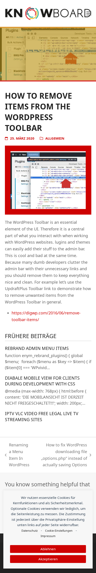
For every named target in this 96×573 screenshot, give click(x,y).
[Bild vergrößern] (48, 179)
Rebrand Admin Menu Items (37, 348)
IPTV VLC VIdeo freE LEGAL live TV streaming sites (41, 416)
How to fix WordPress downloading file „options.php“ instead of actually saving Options (60, 454)
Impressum (48, 536)
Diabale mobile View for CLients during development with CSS (42, 381)
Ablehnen (48, 549)
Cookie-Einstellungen (59, 531)
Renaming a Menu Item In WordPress (17, 454)
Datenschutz (29, 531)
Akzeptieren (48, 559)
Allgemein (54, 138)
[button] (88, 13)
